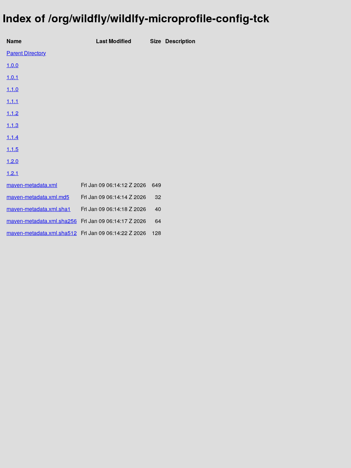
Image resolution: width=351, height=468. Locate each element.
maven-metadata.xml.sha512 (42, 233)
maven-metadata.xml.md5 (38, 197)
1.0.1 (13, 77)
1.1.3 (13, 125)
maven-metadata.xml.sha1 (39, 209)
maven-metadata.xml (32, 185)
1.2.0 (13, 161)
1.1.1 (13, 101)
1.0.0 (13, 65)
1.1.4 (13, 137)
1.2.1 (13, 173)
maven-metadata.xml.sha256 (42, 221)
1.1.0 (13, 89)
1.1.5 (13, 149)
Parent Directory (26, 53)
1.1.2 (13, 113)
